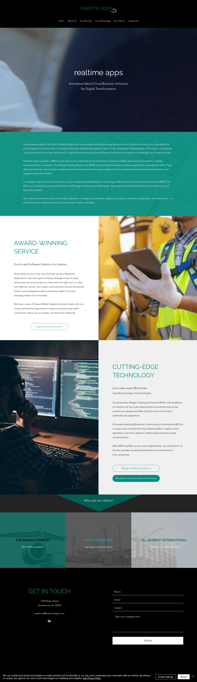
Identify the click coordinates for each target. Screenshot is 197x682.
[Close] (193, 677)
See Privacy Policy (92, 678)
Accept (183, 676)
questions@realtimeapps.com (49, 613)
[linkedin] (49, 621)
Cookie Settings (165, 676)
